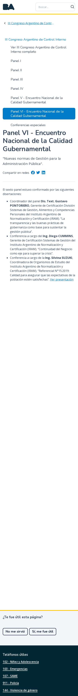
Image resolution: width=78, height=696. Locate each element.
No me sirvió (15, 631)
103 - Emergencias (15, 669)
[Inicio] (9, 7)
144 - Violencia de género (20, 690)
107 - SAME (10, 676)
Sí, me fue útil (42, 631)
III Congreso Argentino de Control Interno (31, 23)
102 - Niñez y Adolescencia (21, 662)
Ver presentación (61, 279)
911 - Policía (11, 683)
